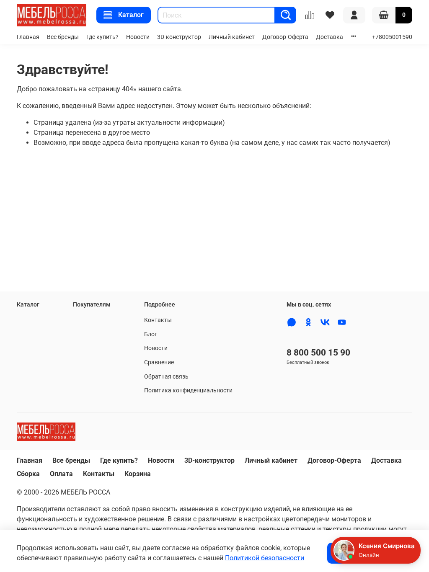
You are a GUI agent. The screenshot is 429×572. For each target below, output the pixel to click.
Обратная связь (166, 376)
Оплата (61, 474)
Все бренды (63, 37)
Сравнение (159, 362)
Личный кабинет (232, 37)
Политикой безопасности (264, 558)
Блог (150, 334)
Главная (28, 37)
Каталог (131, 15)
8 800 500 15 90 (318, 353)
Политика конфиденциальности (188, 390)
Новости (138, 37)
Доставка (329, 37)
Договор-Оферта (285, 37)
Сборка (28, 474)
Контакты (158, 320)
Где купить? (102, 37)
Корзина (137, 474)
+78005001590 (392, 37)
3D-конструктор (179, 37)
